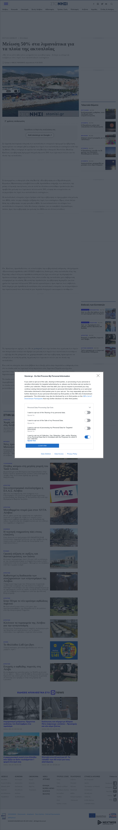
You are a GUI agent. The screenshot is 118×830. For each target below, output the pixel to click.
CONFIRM (42, 446)
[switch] (88, 412)
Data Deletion (46, 454)
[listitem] (59, 407)
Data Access (59, 454)
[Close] (99, 376)
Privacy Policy (72, 454)
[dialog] (59, 415)
